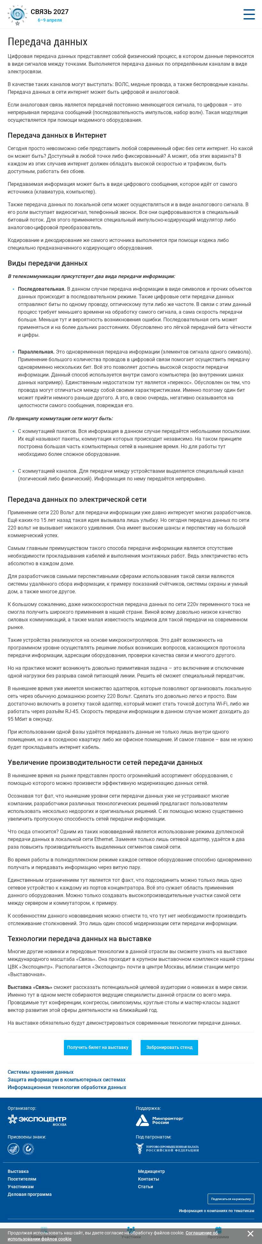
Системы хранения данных (40, 1072)
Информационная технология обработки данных (67, 1087)
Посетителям (22, 1179)
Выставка (18, 1171)
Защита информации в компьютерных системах (67, 1080)
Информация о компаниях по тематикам (216, 1211)
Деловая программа (30, 1194)
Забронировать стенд (169, 1047)
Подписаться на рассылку (231, 1199)
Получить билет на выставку (97, 1047)
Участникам (21, 1186)
